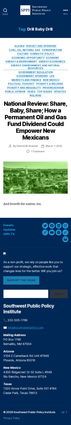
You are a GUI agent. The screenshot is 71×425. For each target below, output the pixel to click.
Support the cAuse (21, 280)
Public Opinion (15, 91)
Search (58, 294)
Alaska (20, 46)
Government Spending (32, 76)
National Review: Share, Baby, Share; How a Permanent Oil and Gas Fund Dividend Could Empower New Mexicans (35, 120)
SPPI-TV (9, 234)
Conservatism (52, 50)
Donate (8, 225)
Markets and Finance (26, 80)
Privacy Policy (11, 418)
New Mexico (51, 80)
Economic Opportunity (28, 57)
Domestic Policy (42, 53)
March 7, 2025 (54, 145)
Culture (23, 53)
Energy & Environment (21, 61)
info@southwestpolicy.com (26, 327)
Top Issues (44, 91)
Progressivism (53, 87)
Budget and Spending (41, 46)
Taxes (31, 91)
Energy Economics (52, 61)
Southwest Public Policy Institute (34, 412)
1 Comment (38, 151)
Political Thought (21, 83)
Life (52, 76)
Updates (60, 91)
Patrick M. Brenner (27, 145)
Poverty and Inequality (24, 87)
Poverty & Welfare (49, 83)
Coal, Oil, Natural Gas (24, 50)
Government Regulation (35, 72)
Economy (52, 57)
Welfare (35, 95)
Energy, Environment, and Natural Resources (35, 67)
